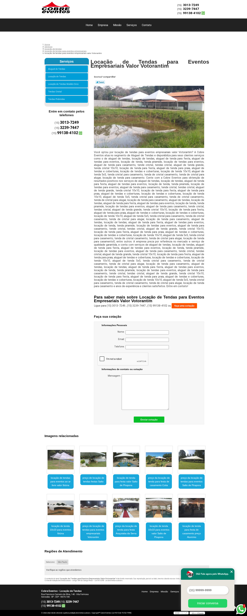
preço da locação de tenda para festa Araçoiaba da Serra (126, 530)
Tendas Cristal (55, 91)
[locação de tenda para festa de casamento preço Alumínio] (191, 508)
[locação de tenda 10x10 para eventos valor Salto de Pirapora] (159, 508)
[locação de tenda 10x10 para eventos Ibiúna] (60, 508)
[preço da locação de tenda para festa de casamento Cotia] (159, 459)
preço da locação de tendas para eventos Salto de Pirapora (191, 481)
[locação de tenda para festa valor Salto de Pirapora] (126, 459)
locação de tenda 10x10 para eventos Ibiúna (60, 530)
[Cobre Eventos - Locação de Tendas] (60, 6)
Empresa (103, 25)
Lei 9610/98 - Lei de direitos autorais (108, 580)
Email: (122, 339)
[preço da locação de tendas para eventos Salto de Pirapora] (191, 459)
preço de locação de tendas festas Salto (93, 479)
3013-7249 (191, 5)
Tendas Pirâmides (56, 99)
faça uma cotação (184, 305)
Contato (147, 25)
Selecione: (50, 562)
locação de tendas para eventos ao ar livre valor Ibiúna (60, 481)
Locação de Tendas (57, 76)
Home (89, 25)
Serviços (132, 25)
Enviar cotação (149, 419)
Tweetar (100, 82)
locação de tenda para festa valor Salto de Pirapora (126, 481)
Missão (117, 25)
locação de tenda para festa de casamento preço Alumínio (191, 531)
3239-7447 (191, 9)
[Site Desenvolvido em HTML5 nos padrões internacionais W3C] (181, 613)
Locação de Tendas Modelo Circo (63, 84)
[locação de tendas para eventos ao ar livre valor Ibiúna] (60, 459)
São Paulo (62, 562)
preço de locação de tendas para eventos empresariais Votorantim (93, 531)
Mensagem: (115, 375)
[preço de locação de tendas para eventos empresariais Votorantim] (93, 508)
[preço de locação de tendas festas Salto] (93, 459)
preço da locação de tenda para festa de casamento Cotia (159, 481)
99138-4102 (192, 13)
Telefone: (120, 346)
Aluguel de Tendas (56, 69)
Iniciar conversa (207, 603)
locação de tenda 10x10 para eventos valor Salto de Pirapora (158, 531)
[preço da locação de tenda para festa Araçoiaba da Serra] (126, 508)
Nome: (122, 331)
